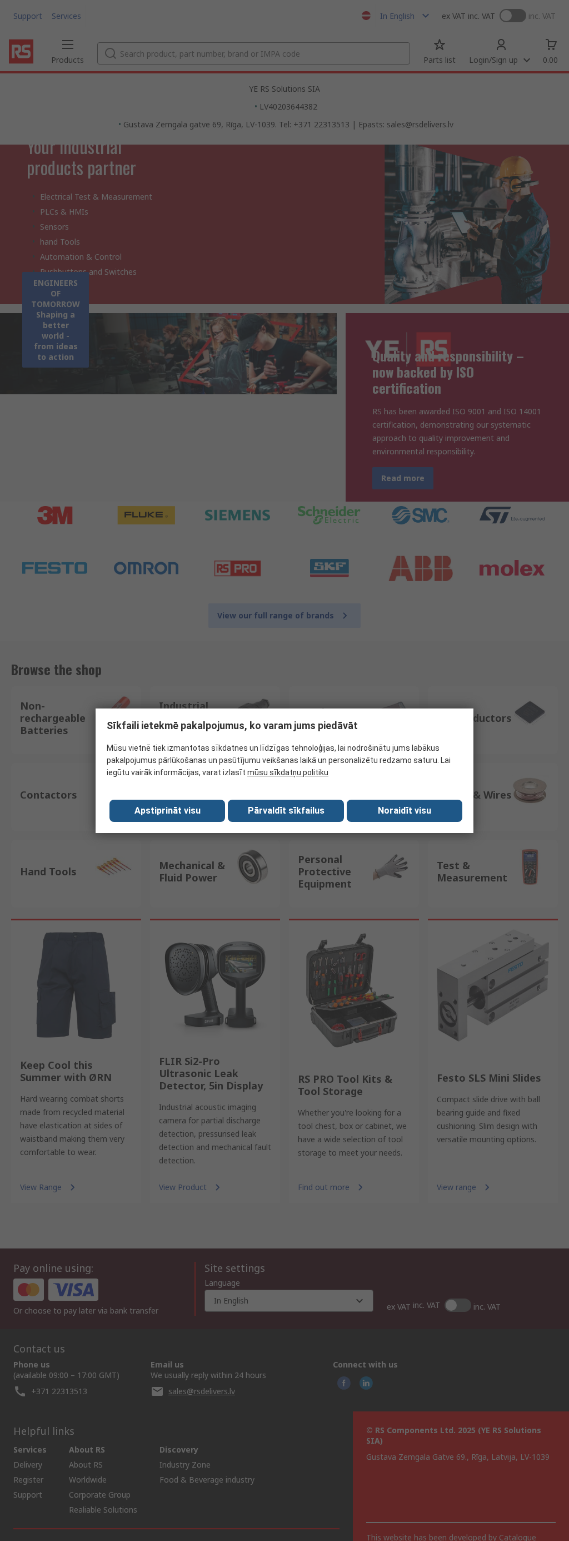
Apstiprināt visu (167, 810)
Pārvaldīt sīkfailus (286, 810)
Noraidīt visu (404, 810)
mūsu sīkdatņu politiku (287, 772)
